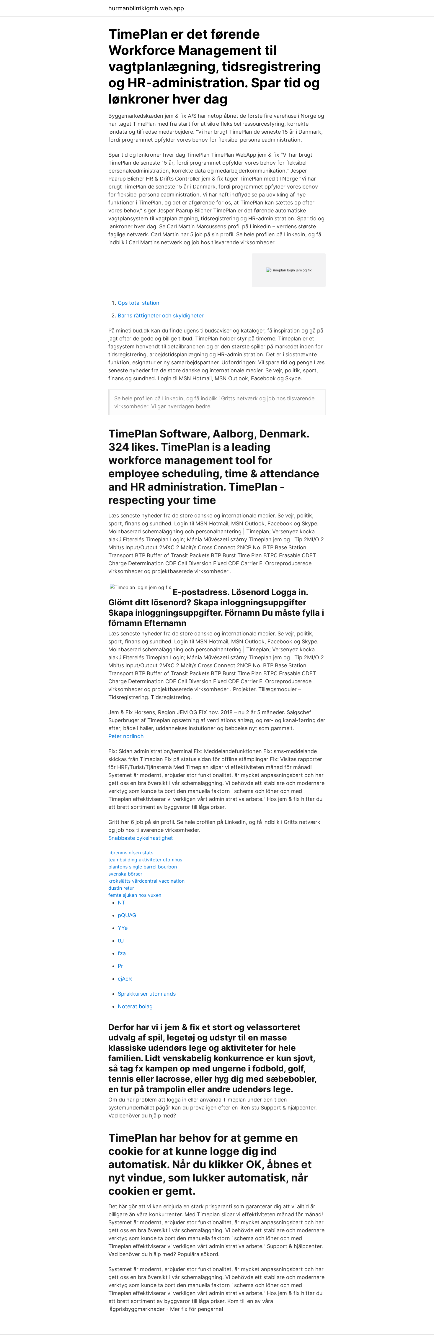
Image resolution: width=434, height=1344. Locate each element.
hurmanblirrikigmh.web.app (146, 8)
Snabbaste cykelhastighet (140, 838)
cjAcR (125, 979)
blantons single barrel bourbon (142, 867)
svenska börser (125, 874)
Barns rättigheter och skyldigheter (161, 315)
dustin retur (121, 888)
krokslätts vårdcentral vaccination (146, 881)
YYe (123, 928)
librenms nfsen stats (130, 852)
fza (122, 953)
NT (121, 902)
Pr (120, 966)
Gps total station (138, 303)
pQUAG (127, 915)
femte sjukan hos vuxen (134, 895)
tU (121, 940)
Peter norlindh (126, 736)
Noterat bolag (135, 1006)
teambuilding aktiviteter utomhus (145, 860)
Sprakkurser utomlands (147, 994)
